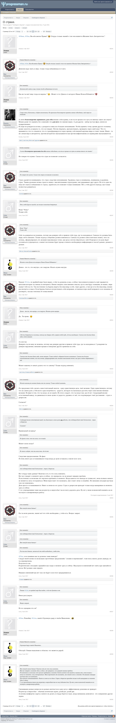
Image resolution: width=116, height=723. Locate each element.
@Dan (27, 36)
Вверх (110, 716)
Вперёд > (48, 31)
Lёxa (5, 162)
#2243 (111, 97)
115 (38, 31)
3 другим (36, 140)
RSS (113, 716)
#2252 (111, 368)
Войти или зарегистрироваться (103, 1)
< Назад (18, 31)
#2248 (111, 248)
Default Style (5, 716)
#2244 (111, 137)
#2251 (111, 320)
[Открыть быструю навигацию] (111, 17)
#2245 (111, 160)
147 (44, 31)
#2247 (111, 215)
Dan (41, 25)
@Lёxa (27, 282)
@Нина (21, 36)
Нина (25, 251)
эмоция (24, 28)
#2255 (111, 517)
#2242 (111, 72)
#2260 (111, 699)
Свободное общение (18, 25)
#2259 (111, 654)
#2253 (111, 405)
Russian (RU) (13, 716)
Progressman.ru (9, 9)
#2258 (111, 630)
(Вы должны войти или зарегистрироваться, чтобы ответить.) (95, 706)
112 (30, 31)
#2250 (111, 294)
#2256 (111, 576)
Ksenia (6, 123)
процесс (17, 28)
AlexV (21, 140)
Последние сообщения (9, 12)
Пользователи (29, 9)
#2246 (111, 190)
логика (10, 28)
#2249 (111, 271)
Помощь (94, 716)
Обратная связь (86, 716)
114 (36, 31)
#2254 (111, 498)
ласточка (25, 140)
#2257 (111, 611)
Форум (20, 9)
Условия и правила (109, 719)
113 (33, 31)
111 (28, 31)
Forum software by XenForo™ (17, 719)
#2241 (111, 48)
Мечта (31, 140)
